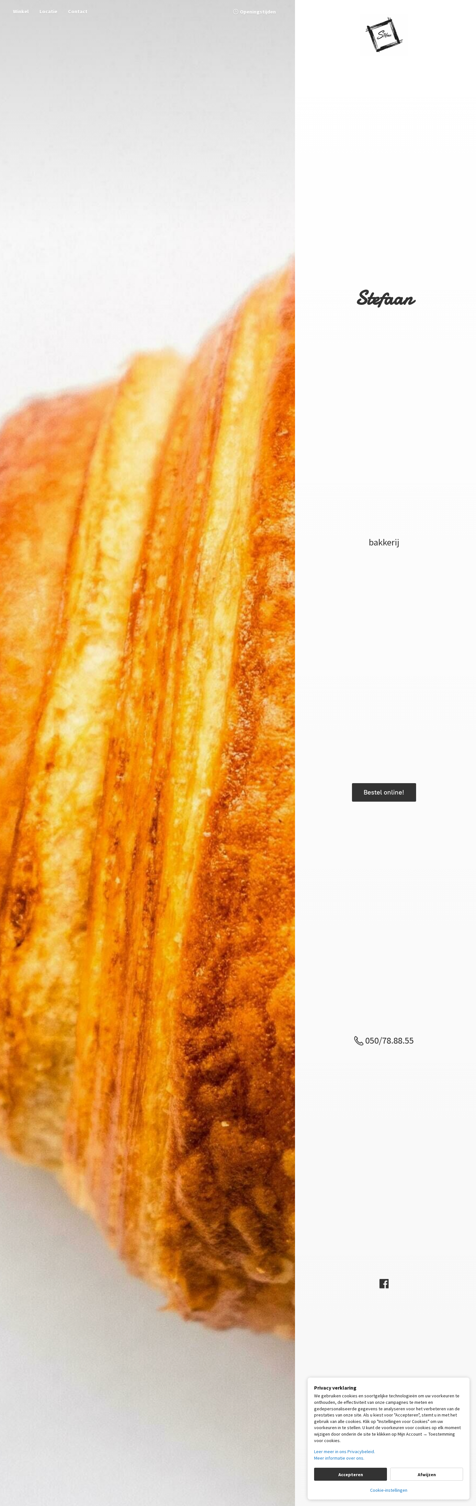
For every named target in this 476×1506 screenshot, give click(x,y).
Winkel (21, 11)
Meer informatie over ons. (339, 1458)
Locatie (48, 11)
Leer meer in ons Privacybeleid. (344, 1451)
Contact (77, 11)
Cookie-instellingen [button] (388, 1490)
